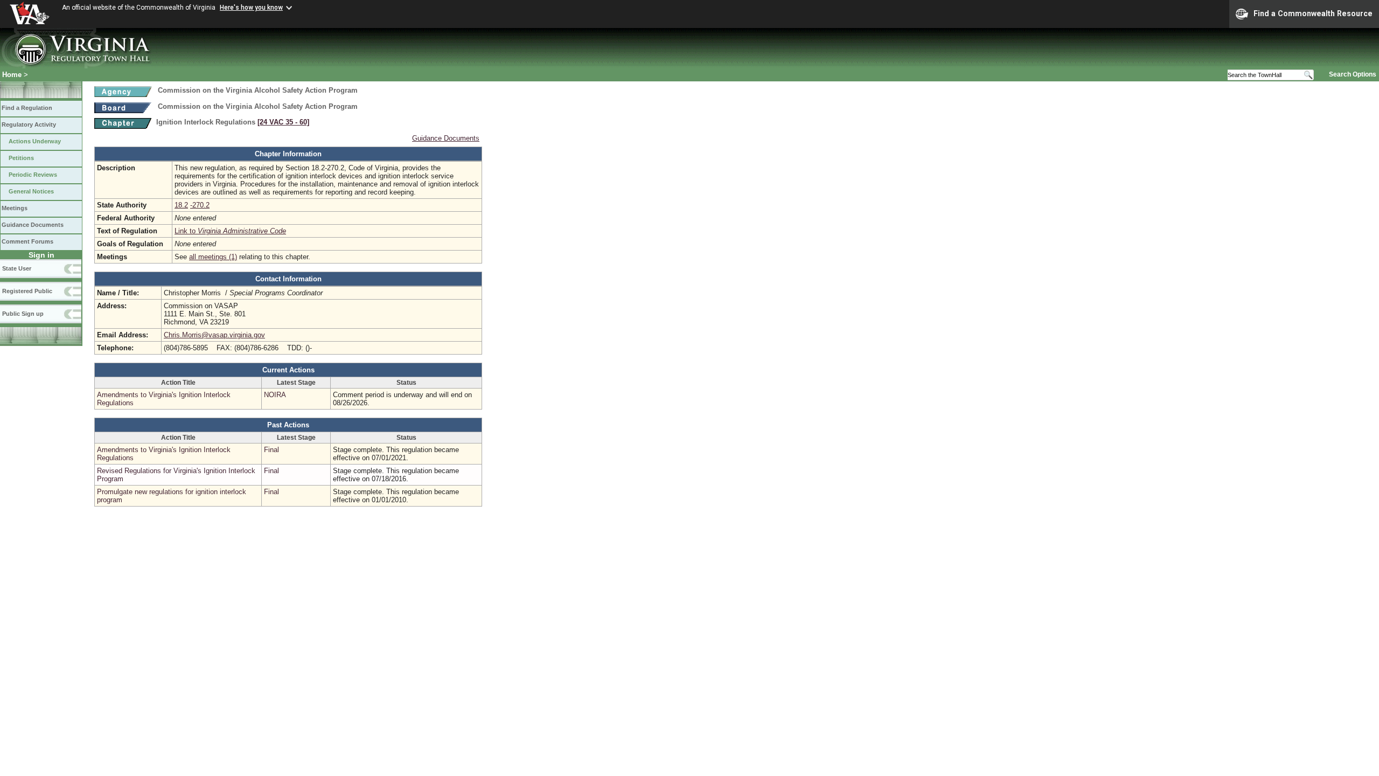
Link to (230, 231)
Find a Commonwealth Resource (1313, 13)
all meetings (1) (213, 257)
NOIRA (275, 395)
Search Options (1352, 74)
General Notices (31, 191)
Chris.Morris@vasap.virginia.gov (214, 335)
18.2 (181, 205)
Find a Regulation (27, 108)
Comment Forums (27, 241)
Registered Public (27, 291)
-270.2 (200, 205)
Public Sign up (23, 313)
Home (12, 75)
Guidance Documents (33, 224)
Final (271, 450)
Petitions (21, 158)
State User (16, 268)
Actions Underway (35, 141)
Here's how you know (251, 7)
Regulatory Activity (29, 124)
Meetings (14, 208)
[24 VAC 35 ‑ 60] (283, 122)
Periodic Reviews (33, 174)
